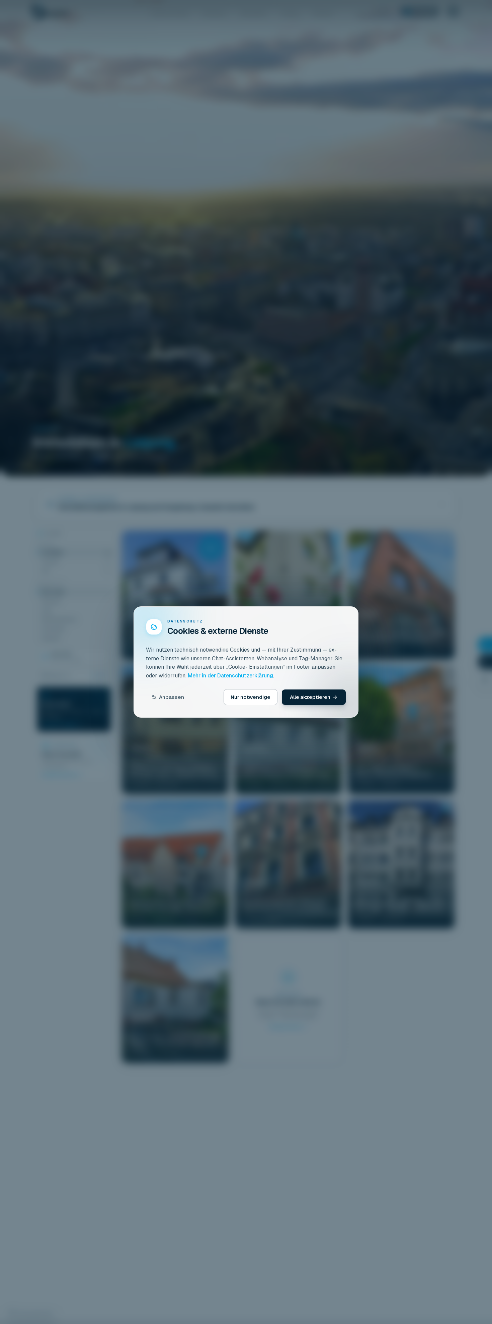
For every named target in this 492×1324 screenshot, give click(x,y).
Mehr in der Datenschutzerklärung (230, 675)
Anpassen (171, 697)
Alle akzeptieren (310, 697)
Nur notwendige (250, 697)
